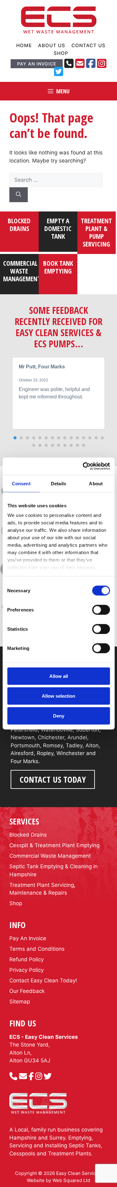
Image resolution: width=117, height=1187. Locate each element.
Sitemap (19, 1001)
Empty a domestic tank (57, 228)
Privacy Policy (26, 970)
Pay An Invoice (36, 63)
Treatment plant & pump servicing (96, 232)
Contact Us (88, 45)
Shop (61, 53)
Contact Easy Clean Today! (43, 980)
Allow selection (58, 695)
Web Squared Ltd (71, 1180)
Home (24, 45)
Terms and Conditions (37, 949)
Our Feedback (27, 991)
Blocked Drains (19, 224)
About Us (51, 45)
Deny (58, 715)
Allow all (58, 675)
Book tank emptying (58, 267)
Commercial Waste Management (50, 856)
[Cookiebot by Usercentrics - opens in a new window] (83, 466)
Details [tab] (58, 483)
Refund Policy (26, 959)
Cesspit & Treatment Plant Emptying (54, 845)
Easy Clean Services (78, 1173)
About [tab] (96, 483)
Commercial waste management (22, 271)
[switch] (101, 610)
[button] (15, 437)
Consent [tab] (21, 483)
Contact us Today (53, 779)
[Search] (18, 194)
